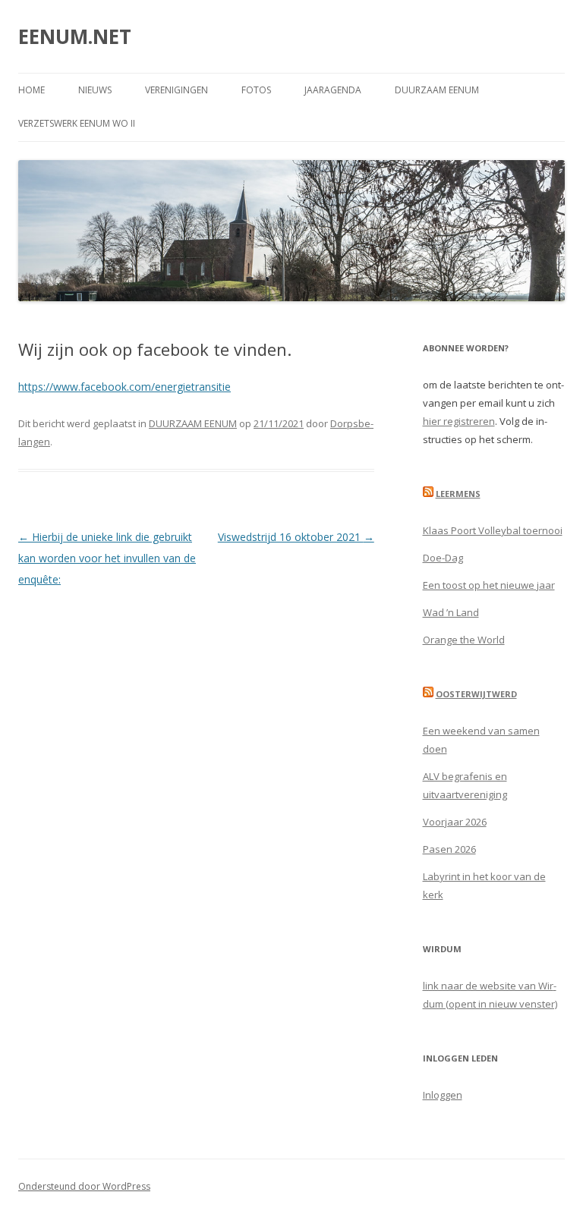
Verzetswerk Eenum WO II (76, 123)
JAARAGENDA (332, 89)
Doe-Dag (443, 558)
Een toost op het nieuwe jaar (489, 585)
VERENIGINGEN (176, 89)
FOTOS (256, 89)
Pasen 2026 (449, 849)
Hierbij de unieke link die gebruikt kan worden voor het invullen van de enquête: (107, 558)
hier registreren (459, 421)
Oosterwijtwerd (476, 694)
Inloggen (442, 1095)
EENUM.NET (74, 36)
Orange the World (464, 639)
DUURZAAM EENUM (437, 89)
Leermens (458, 493)
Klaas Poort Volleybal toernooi (493, 530)
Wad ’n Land (451, 612)
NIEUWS (95, 89)
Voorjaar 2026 (455, 822)
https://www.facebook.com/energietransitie (124, 386)
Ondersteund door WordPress (84, 1186)
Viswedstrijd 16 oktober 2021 (296, 537)
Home (31, 89)
